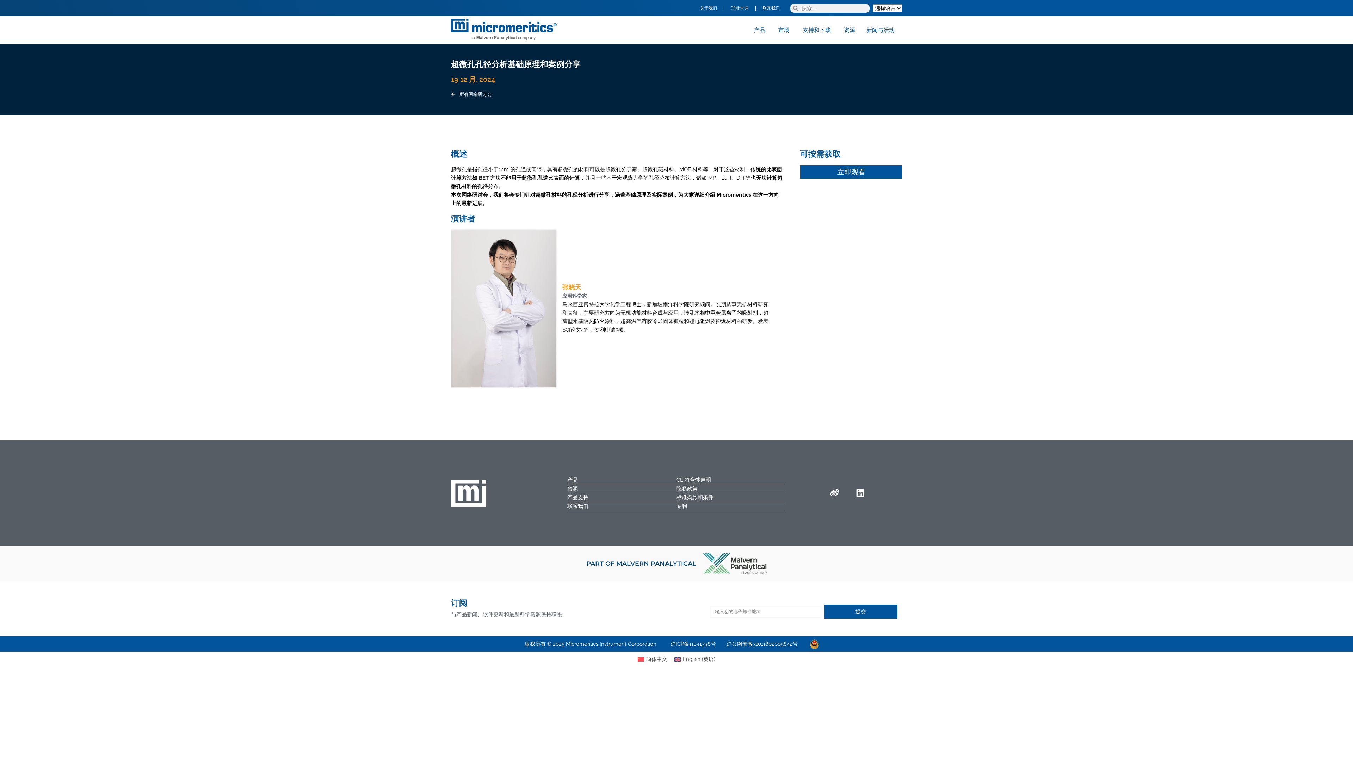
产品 (572, 480)
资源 (572, 488)
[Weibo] (834, 493)
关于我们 (708, 8)
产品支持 (577, 497)
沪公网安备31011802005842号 (762, 644)
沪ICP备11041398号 (693, 644)
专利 (681, 506)
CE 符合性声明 (693, 480)
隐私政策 (687, 488)
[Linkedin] (860, 493)
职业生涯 (739, 8)
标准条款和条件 (694, 497)
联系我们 (771, 8)
